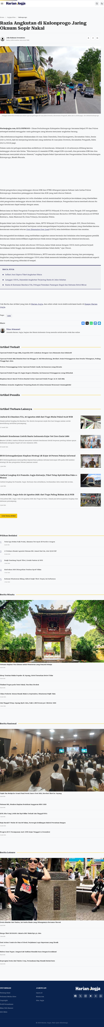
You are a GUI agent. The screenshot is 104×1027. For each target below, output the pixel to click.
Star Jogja (40, 1000)
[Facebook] (75, 996)
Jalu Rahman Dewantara (15, 38)
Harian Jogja (37, 304)
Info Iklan (3, 1012)
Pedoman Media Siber (8, 996)
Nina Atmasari (13, 329)
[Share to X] (87, 323)
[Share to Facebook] (83, 323)
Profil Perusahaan (6, 1004)
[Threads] (96, 996)
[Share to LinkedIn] (95, 323)
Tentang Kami (5, 993)
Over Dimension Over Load (37, 229)
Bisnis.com (40, 996)
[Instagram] (85, 996)
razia (9, 315)
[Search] (97, 4)
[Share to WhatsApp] (91, 323)
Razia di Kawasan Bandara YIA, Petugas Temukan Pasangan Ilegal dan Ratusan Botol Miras (45, 285)
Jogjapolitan (11, 17)
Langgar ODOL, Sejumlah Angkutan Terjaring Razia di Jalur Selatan (35, 280)
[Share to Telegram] (99, 323)
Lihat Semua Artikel (9, 516)
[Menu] (2, 3)
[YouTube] (91, 996)
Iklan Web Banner (6, 1008)
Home (2, 17)
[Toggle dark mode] (102, 4)
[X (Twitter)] (80, 996)
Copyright (4, 1000)
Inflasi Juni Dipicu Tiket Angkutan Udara (23, 275)
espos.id (39, 993)
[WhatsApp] (101, 996)
